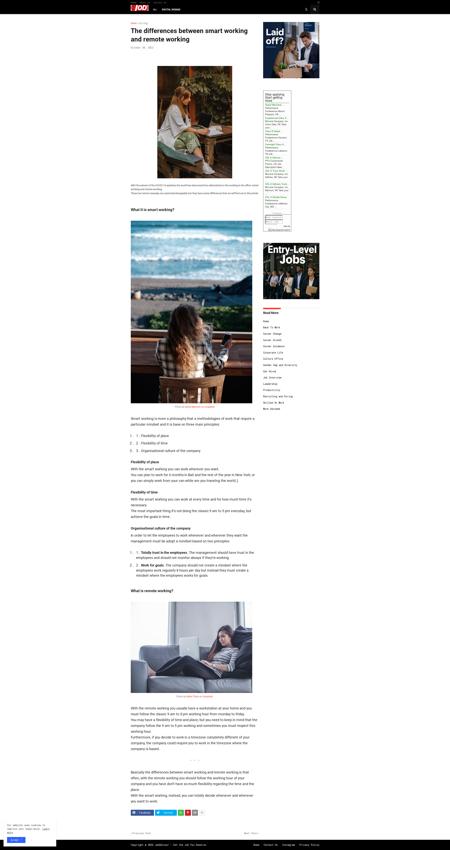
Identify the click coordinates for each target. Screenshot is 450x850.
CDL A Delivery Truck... (277, 184)
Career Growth (272, 340)
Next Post (250, 833)
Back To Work (271, 327)
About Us (145, 2)
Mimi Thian (193, 696)
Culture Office (273, 358)
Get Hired (269, 371)
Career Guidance (273, 346)
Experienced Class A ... (277, 118)
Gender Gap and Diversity (280, 365)
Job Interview (272, 377)
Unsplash (210, 406)
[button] (306, 9)
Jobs (285, 226)
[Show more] (202, 813)
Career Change (272, 333)
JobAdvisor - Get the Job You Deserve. (181, 844)
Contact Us (159, 2)
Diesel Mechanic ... (275, 104)
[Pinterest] (188, 813)
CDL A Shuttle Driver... (276, 197)
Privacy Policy (309, 844)
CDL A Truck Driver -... (276, 170)
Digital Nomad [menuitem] (171, 9)
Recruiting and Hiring (278, 396)
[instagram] (318, 2)
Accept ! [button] (16, 840)
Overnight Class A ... (276, 144)
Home (133, 2)
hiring (143, 23)
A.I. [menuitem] (155, 9)
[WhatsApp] (181, 813)
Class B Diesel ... (274, 131)
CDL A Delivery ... (274, 157)
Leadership (270, 384)
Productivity (271, 390)
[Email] (195, 813)
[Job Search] (279, 229)
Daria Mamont (193, 406)
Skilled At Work (273, 402)
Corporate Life (273, 352)
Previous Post (142, 833)
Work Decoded (271, 408)
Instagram (288, 844)
